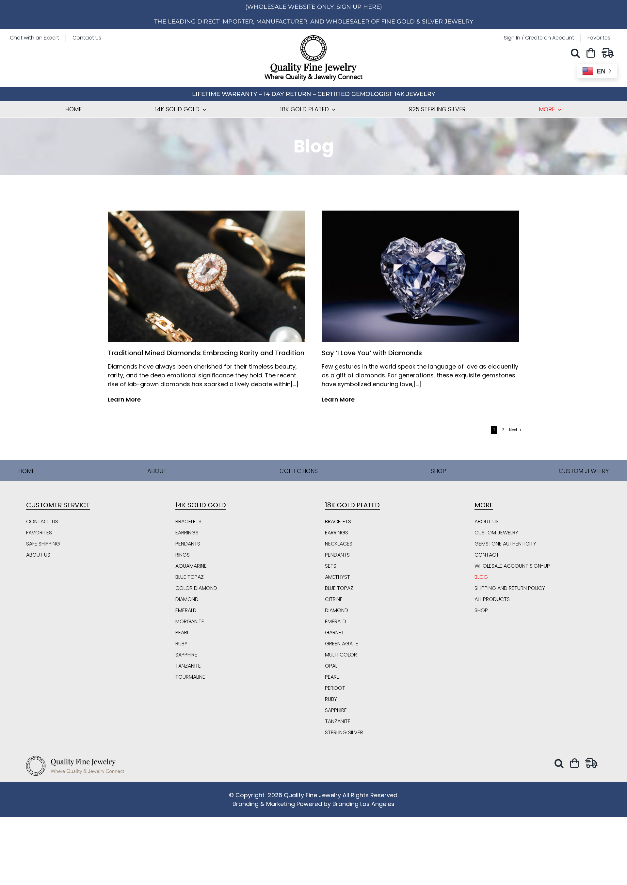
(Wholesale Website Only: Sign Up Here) (313, 6)
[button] (577, 53)
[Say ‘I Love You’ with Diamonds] (420, 213)
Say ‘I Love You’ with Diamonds (372, 352)
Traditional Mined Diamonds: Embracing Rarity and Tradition (206, 352)
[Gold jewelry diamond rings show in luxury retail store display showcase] (206, 213)
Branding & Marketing (264, 804)
